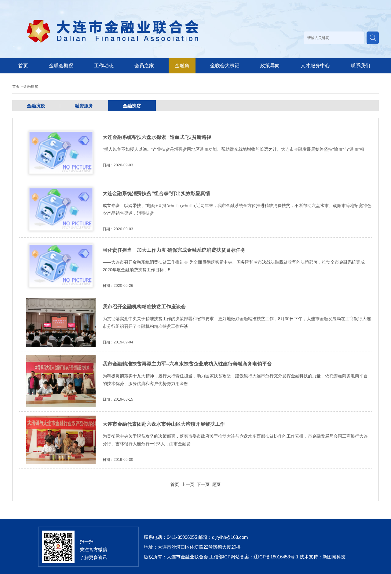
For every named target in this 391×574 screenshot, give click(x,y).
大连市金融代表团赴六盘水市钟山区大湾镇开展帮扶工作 (164, 424)
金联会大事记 (224, 65)
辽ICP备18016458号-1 (276, 556)
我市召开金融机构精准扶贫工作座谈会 (144, 306)
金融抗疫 (36, 105)
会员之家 (144, 65)
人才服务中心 (315, 65)
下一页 (203, 484)
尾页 (216, 484)
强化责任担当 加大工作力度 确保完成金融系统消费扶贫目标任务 (174, 250)
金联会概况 (61, 65)
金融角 (182, 65)
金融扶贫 (31, 86)
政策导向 (270, 65)
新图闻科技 (334, 556)
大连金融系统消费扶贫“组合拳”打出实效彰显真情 (156, 193)
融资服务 (84, 105)
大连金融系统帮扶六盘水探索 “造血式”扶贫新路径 (157, 137)
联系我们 (360, 65)
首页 (23, 65)
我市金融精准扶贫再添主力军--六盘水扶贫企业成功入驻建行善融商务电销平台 (187, 363)
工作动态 (104, 65)
